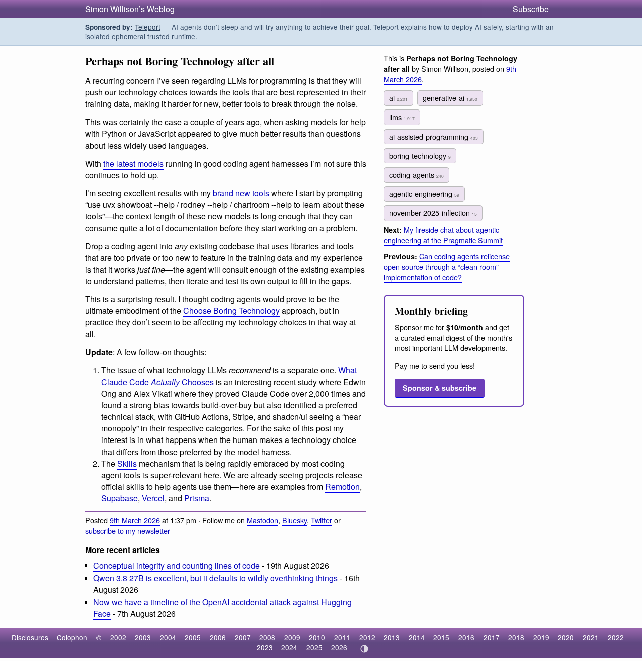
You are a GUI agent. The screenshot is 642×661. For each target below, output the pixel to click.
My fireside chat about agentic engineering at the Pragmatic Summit (443, 234)
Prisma (196, 498)
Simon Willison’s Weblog (130, 9)
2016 (466, 637)
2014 (417, 637)
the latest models (133, 163)
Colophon (72, 637)
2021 (591, 637)
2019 (541, 637)
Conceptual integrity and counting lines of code (176, 565)
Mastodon (262, 520)
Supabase (119, 498)
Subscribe (531, 9)
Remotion (342, 486)
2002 (118, 637)
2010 (317, 637)
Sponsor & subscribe (439, 388)
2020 (566, 637)
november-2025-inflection (433, 212)
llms (402, 117)
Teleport (147, 27)
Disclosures (30, 637)
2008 (267, 637)
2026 (339, 647)
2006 (218, 637)
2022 (616, 637)
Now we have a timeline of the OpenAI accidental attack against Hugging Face (222, 607)
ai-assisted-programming (433, 136)
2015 (441, 637)
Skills (127, 463)
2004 (168, 637)
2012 (367, 637)
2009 (292, 637)
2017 (492, 637)
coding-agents (416, 174)
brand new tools (241, 193)
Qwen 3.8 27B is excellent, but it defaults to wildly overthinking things (215, 578)
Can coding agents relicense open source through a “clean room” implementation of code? (447, 266)
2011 (342, 637)
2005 (193, 637)
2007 (243, 637)
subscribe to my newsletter (127, 530)
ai (398, 97)
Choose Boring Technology (231, 310)
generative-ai (450, 97)
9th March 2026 (135, 520)
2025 (314, 647)
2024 (289, 647)
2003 (143, 637)
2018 (516, 637)
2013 (392, 637)
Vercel (153, 498)
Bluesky (294, 520)
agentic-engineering (424, 193)
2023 (265, 647)
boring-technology (420, 155)
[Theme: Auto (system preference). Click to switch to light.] (364, 648)
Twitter (321, 520)
